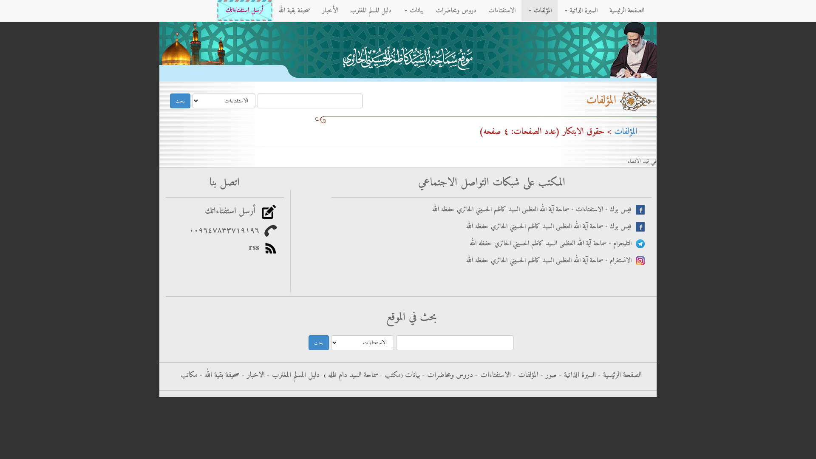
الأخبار (330, 10)
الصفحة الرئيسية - (619, 375)
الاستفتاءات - (492, 375)
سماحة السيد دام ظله (352, 375)
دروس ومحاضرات (456, 10)
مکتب (391, 375)
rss (256, 248)
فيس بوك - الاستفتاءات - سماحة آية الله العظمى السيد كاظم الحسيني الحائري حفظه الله (534, 210)
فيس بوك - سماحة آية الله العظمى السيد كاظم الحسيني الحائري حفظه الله (551, 227)
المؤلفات (542, 10)
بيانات (416, 10)
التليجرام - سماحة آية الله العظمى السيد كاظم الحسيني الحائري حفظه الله (553, 244)
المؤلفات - (524, 375)
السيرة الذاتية (583, 10)
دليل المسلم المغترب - (292, 375)
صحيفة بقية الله (294, 10)
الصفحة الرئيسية (626, 10)
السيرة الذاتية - (576, 375)
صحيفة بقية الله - (219, 375)
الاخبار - (252, 375)
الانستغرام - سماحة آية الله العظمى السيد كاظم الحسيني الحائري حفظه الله (551, 261)
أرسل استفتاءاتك (245, 10)
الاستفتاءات (502, 10)
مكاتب (189, 375)
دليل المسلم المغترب (370, 10)
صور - (547, 375)
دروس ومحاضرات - (446, 375)
